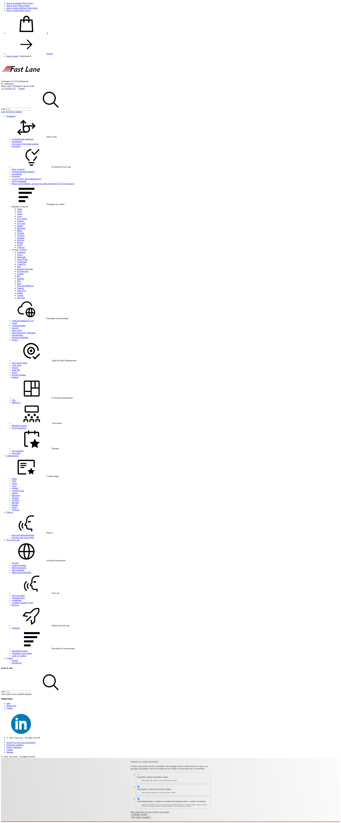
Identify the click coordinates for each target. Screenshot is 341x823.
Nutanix (20, 288)
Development (17, 335)
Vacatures (16, 628)
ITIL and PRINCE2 (25, 286)
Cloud (14, 323)
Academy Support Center (22, 603)
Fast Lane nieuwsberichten (23, 535)
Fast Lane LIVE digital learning (25, 144)
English (49, 54)
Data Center (17, 330)
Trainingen (10, 116)
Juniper (20, 226)
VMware (21, 247)
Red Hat (20, 240)
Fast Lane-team (18, 595)
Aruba (19, 214)
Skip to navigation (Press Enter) (19, 3)
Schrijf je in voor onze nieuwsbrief (20, 742)
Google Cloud (18, 491)
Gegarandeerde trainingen (22, 139)
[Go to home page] (21, 79)
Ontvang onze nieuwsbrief (23, 537)
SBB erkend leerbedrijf (21, 572)
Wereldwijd (16, 663)
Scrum (14, 372)
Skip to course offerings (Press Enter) (22, 8)
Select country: (12, 56)
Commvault (22, 262)
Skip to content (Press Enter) (18, 10)
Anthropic (21, 252)
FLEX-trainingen (19, 428)
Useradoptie (17, 141)
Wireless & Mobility (20, 337)
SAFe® (15, 368)
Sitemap (9, 752)
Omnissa (20, 238)
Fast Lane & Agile (19, 363)
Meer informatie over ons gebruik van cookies (150, 812)
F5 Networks (22, 271)
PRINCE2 (16, 402)
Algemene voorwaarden (22, 653)
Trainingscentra (18, 598)
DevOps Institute (19, 375)
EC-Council (22, 218)
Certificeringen (12, 456)
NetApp (20, 233)
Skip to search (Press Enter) (18, 6)
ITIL (14, 400)
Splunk (20, 242)
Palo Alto (21, 298)
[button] (25, 56)
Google (20, 295)
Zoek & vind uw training (11, 112)
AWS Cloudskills (19, 181)
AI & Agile (16, 365)
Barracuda (21, 257)
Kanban (15, 377)
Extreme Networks (25, 269)
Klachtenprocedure (20, 651)
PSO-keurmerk (18, 570)
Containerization (19, 325)
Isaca (19, 283)
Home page (11, 706)
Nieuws (9, 512)
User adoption (18, 451)
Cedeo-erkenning (19, 565)
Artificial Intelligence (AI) (23, 321)
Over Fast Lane (12, 540)
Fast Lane (21, 223)
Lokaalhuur (16, 600)
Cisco (19, 216)
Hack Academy (18, 169)
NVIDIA (21, 235)
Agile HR (16, 370)
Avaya (20, 254)
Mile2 (19, 230)
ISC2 (19, 281)
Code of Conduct (19, 656)
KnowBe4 (16, 146)
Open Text (21, 290)
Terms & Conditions (14, 745)
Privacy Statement (14, 747)
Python (15, 340)
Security (15, 328)
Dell (19, 266)
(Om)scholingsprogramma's (23, 172)
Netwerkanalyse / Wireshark (23, 333)
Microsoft (21, 228)
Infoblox (20, 278)
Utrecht (15, 660)
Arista (19, 209)
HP (18, 276)
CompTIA (21, 264)
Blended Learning (19, 425)
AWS (19, 211)
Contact (21, 88)
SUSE (19, 245)
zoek (3, 109)
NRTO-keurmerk (19, 568)
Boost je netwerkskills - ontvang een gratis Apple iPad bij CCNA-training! (43, 184)
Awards (15, 563)
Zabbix (20, 293)
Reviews (15, 605)
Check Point (22, 259)
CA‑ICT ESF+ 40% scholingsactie (26, 179)
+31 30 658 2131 (8, 88)
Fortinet (20, 221)
